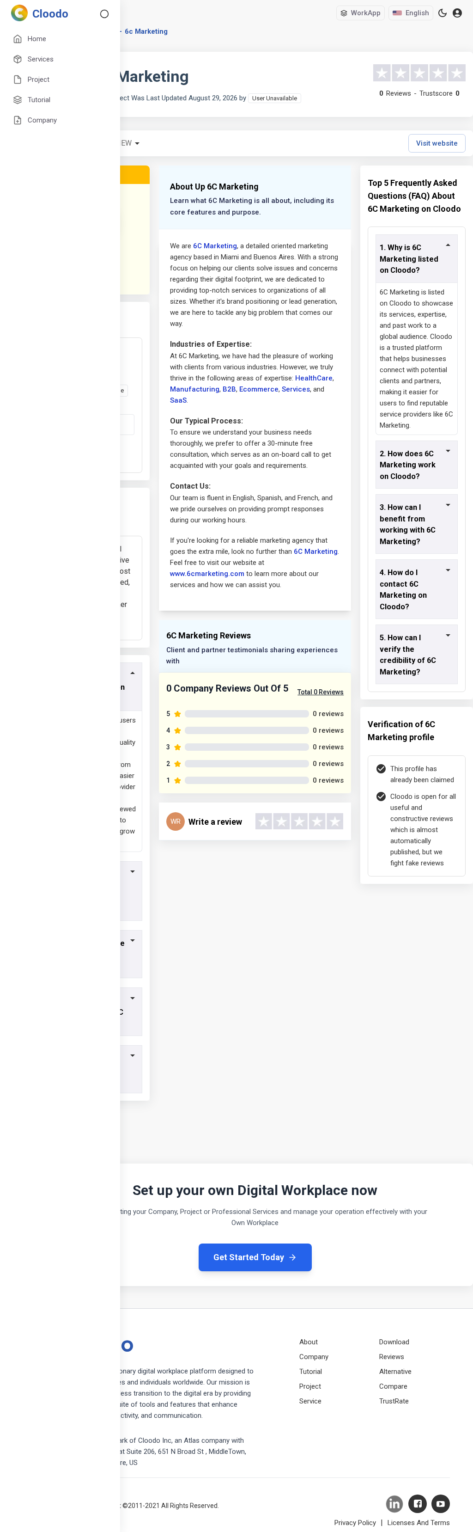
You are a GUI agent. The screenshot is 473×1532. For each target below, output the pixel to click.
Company (313, 1357)
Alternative (395, 1371)
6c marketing (146, 31)
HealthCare (314, 378)
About (308, 1342)
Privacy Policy (355, 1523)
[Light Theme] (442, 13)
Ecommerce (259, 389)
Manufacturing (194, 389)
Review (118, 143)
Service (310, 1401)
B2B (229, 389)
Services (296, 389)
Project (310, 1386)
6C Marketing (215, 246)
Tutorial (310, 1371)
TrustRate (394, 1401)
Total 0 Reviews (320, 692)
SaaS (178, 400)
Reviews (391, 1357)
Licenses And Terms (419, 1523)
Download (394, 1342)
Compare (393, 1386)
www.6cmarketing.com (207, 574)
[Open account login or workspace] (457, 13)
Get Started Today (248, 1257)
